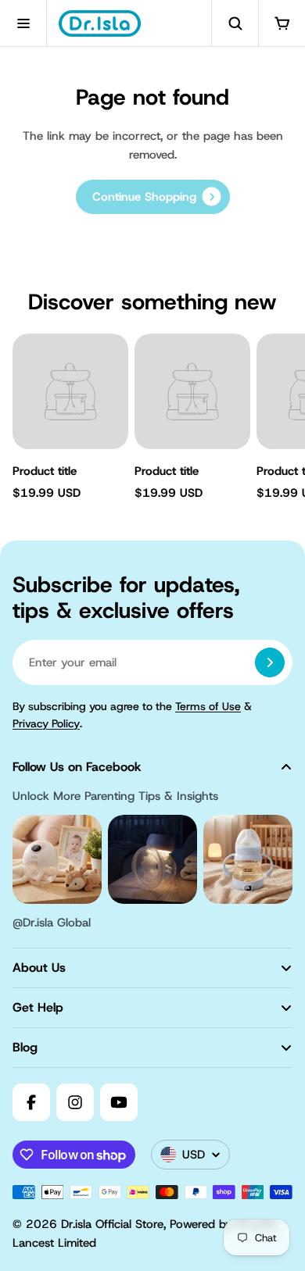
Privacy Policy (46, 723)
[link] (153, 197)
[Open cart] (281, 23)
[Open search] (234, 23)
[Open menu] (23, 23)
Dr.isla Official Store (112, 1224)
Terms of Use (208, 706)
